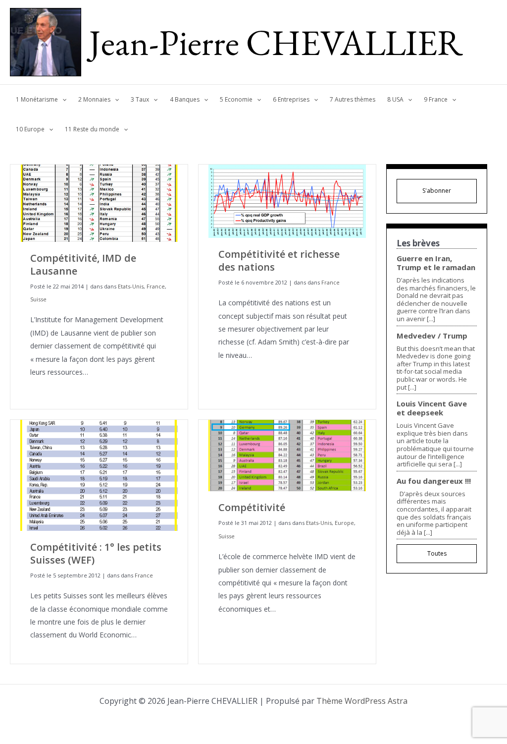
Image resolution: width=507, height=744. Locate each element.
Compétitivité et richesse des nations (279, 260)
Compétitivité (251, 507)
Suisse (38, 299)
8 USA (395, 99)
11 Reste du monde (92, 129)
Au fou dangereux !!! (434, 481)
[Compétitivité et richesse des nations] (287, 200)
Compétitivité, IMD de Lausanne (83, 264)
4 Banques (185, 99)
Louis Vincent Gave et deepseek (432, 408)
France (156, 286)
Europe (344, 522)
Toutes (437, 553)
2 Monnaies (94, 99)
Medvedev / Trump (432, 336)
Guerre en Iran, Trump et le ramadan (436, 262)
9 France (436, 99)
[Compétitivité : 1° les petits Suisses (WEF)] (99, 474)
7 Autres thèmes (352, 99)
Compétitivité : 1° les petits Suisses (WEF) (95, 553)
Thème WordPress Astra (361, 700)
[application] (62, 99)
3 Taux (140, 99)
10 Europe (30, 129)
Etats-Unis (131, 286)
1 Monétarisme (37, 99)
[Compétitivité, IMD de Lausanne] (99, 202)
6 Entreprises (291, 99)
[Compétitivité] (287, 454)
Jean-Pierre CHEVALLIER (276, 42)
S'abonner (436, 190)
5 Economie (236, 99)
